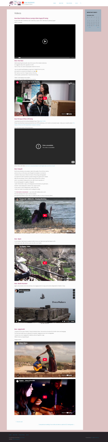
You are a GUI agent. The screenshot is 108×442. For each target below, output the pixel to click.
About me (15, 434)
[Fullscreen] (74, 57)
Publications (22, 434)
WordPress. (96, 437)
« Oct (89, 27)
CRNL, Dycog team (16, 439)
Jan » (98, 27)
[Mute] (73, 57)
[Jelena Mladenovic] (15, 3)
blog (27, 434)
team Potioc (22, 437)
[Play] (15, 57)
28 (94, 25)
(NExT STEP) (43, 121)
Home (10, 434)
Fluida (92, 437)
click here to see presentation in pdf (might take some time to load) (40, 166)
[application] (44, 41)
